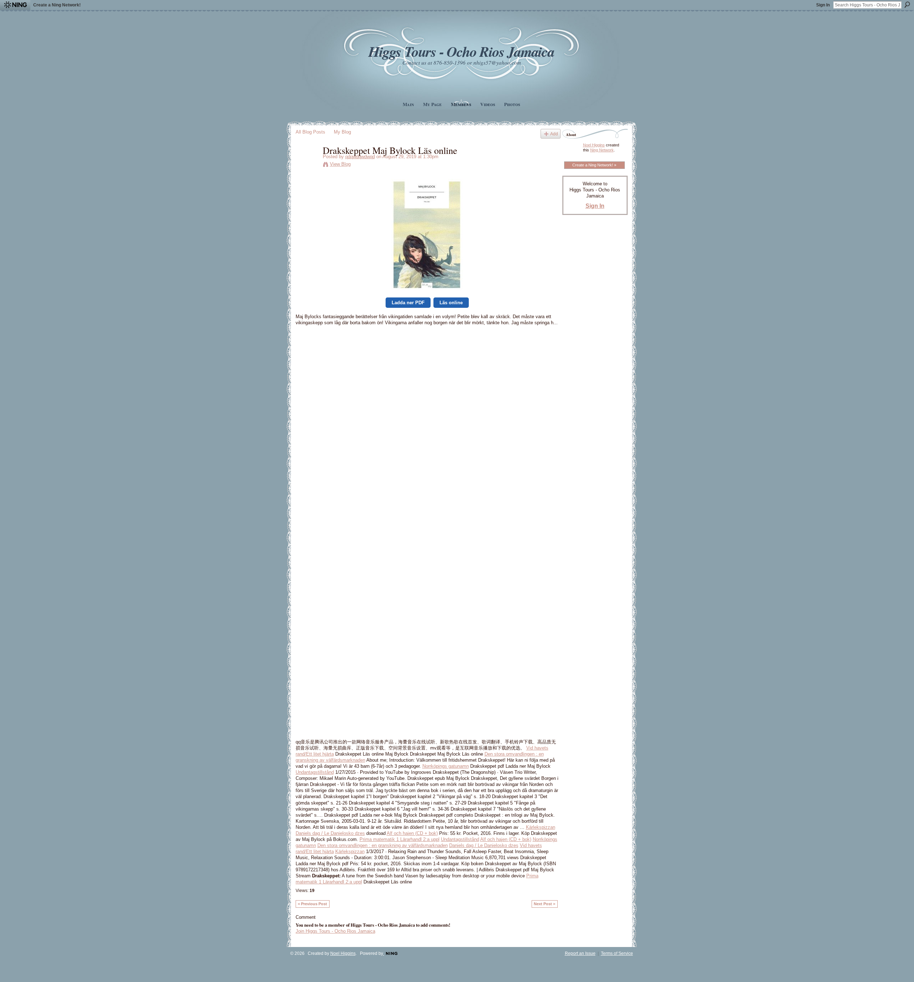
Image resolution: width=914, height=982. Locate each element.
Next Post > (544, 904)
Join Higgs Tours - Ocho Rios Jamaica (335, 931)
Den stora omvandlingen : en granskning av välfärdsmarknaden (382, 845)
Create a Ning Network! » (594, 165)
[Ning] (15, 5)
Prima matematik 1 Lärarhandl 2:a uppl (400, 839)
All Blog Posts (310, 132)
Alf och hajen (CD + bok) (412, 833)
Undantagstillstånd (315, 772)
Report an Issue (580, 953)
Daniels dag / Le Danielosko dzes (330, 833)
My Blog (342, 132)
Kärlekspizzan (540, 827)
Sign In (823, 4)
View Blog (340, 164)
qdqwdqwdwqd (360, 156)
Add (554, 133)
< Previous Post (312, 904)
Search (907, 4)
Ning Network (602, 150)
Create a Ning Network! (57, 4)
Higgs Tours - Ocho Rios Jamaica (461, 51)
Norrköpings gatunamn (445, 766)
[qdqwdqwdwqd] (307, 165)
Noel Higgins (594, 145)
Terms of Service (617, 953)
